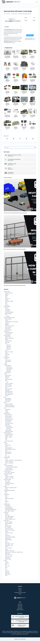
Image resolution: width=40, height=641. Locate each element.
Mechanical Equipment (7, 432)
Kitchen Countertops (9, 427)
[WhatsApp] (33, 138)
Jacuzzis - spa (7, 298)
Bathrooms (7, 294)
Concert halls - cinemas (9, 532)
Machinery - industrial (8, 436)
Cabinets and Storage (8, 379)
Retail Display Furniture (9, 391)
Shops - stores (7, 553)
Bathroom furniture (7, 291)
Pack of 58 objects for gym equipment (14, 159)
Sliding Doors (8, 349)
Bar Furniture (7, 376)
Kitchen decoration (8, 425)
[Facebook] (7, 138)
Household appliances (8, 447)
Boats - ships (7, 565)
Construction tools (8, 334)
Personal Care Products (9, 469)
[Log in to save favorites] (21, 27)
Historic (5, 402)
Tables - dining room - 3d (9, 394)
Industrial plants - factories (9, 543)
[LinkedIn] (26, 138)
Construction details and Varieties (9, 317)
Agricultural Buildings (8, 523)
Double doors (8, 346)
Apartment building (8, 526)
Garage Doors (8, 347)
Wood (6, 493)
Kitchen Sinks (8, 428)
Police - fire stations (8, 547)
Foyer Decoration (8, 421)
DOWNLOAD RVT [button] (30, 35)
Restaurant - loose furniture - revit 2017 (14, 154)
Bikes (6, 564)
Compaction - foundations (9, 476)
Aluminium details (8, 336)
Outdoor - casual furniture (9, 462)
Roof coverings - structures (9, 325)
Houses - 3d (7, 542)
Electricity (5, 364)
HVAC (5, 408)
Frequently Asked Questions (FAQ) (20, 592)
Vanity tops (7, 305)
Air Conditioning (7, 409)
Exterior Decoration (8, 420)
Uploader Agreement (20, 609)
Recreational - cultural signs (9, 483)
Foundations (7, 323)
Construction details (8, 340)
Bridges (6, 475)
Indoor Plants (7, 424)
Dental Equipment (8, 398)
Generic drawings (8, 361)
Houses (6, 541)
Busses (6, 567)
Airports (6, 524)
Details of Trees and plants (9, 498)
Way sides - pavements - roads (10, 519)
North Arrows (7, 515)
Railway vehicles (7, 574)
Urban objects (6, 512)
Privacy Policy (20, 605)
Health (5, 397)
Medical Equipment (8, 399)
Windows (6, 356)
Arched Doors (8, 345)
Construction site (6, 331)
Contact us (20, 589)
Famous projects (8, 538)
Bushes (6, 497)
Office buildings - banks (9, 545)
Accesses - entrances (8, 521)
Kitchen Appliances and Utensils (10, 449)
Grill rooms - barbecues (9, 461)
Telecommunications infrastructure (10, 509)
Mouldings (6, 324)
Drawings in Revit (6, 357)
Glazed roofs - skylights (9, 351)
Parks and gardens (7, 457)
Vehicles (5, 560)
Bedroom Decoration (8, 416)
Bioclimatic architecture (9, 528)
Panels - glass (7, 354)
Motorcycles (7, 571)
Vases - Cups (7, 456)
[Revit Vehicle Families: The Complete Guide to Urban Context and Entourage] (20, 195)
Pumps (6, 438)
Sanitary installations (8, 313)
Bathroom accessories (8, 292)
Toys (6, 454)
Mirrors (6, 450)
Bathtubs (6, 295)
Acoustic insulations (8, 318)
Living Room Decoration (9, 431)
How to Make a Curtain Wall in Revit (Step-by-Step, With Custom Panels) (14, 285)
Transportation (7, 557)
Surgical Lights (7, 401)
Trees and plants (6, 494)
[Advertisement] (30, 27)
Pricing (20, 591)
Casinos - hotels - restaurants (10, 530)
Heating (6, 410)
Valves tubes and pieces (9, 441)
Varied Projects (6, 520)
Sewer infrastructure (8, 506)
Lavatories (6, 299)
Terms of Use (20, 606)
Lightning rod (8, 371)
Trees (6, 502)
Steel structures (7, 328)
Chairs (6, 380)
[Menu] (37, 2)
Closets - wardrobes (8, 386)
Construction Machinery (9, 332)
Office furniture (7, 390)
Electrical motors (9, 366)
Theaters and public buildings (10, 406)
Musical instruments (8, 451)
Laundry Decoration (8, 430)
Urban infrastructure (7, 504)
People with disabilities (9, 465)
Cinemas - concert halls (9, 383)
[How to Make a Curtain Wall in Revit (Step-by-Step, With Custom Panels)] (20, 267)
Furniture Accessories (8, 388)
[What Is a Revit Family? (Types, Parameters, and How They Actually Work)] (20, 231)
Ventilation (6, 412)
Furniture (5, 373)
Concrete (6, 320)
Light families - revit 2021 (12, 163)
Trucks (6, 575)
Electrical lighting (8, 365)
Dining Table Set (10, 172)
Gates (6, 350)
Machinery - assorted (8, 435)
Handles (6, 353)
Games (6, 446)
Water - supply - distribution (9, 510)
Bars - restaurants (8, 527)
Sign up (20, 593)
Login (34, 38)
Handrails (9, 168)
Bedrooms (6, 377)
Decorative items (8, 445)
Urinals (6, 303)
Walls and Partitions (8, 329)
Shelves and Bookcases (9, 393)
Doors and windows (7, 335)
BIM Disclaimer (20, 608)
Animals (6, 358)
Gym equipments (8, 482)
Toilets (6, 302)
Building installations (7, 306)
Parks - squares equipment (9, 516)
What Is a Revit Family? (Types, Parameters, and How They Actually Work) (15, 249)
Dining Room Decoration (9, 419)
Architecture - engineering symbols (11, 487)
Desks (6, 387)
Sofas (7, 382)
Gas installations (7, 310)
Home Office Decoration (9, 423)
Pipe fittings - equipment (9, 301)
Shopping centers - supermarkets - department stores (14, 552)
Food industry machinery (9, 434)
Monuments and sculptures (9, 405)
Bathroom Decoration (8, 414)
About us (20, 588)
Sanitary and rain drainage (9, 312)
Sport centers (7, 484)
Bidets (6, 297)
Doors (6, 343)
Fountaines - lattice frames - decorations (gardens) (13, 460)
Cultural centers (7, 535)
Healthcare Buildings (8, 539)
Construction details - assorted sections (11, 321)
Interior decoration (7, 413)
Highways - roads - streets (9, 478)
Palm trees (7, 501)
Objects (5, 442)
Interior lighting (8, 369)
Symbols (5, 486)
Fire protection (7, 309)
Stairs (6, 314)
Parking (6, 546)
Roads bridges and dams (8, 473)
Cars (6, 568)
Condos (6, 534)
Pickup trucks (7, 572)
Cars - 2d (6, 569)
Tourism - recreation (8, 556)
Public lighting (7, 505)
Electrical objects (8, 372)
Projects (6, 549)
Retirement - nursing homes (9, 550)
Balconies (6, 339)
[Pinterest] (20, 138)
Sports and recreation (7, 479)
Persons (5, 464)
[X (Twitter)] (13, 138)
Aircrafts (6, 561)
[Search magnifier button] (35, 147)
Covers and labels (8, 360)
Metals (6, 491)
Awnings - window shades (9, 338)
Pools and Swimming (7, 471)
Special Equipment (8, 453)
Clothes (6, 443)
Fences (6, 458)
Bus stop (6, 513)
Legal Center (20, 604)
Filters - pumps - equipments (9, 472)
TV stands (6, 395)
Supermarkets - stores (8, 554)
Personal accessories (8, 468)
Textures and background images (9, 490)
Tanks (6, 439)
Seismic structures (8, 327)
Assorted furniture (8, 375)
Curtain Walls (7, 342)
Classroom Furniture (8, 384)
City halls (6, 531)
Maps (6, 362)
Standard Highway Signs (9, 508)
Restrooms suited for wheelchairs (11, 467)
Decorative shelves (8, 417)
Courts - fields (7, 480)
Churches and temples (8, 403)
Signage (6, 489)
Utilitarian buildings (8, 558)
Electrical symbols (9, 368)
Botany (6, 495)
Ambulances (7, 563)
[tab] (7, 27)
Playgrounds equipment (9, 517)
